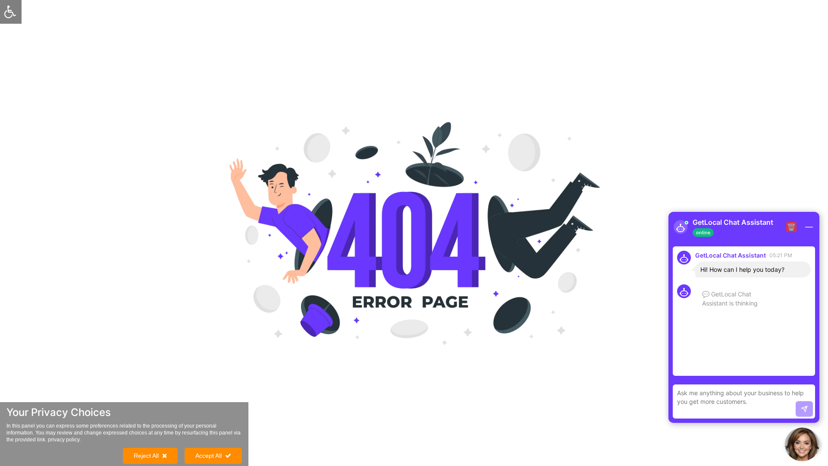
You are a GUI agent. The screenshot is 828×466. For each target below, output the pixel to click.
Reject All (146, 455)
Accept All (208, 455)
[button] (802, 444)
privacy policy (63, 440)
